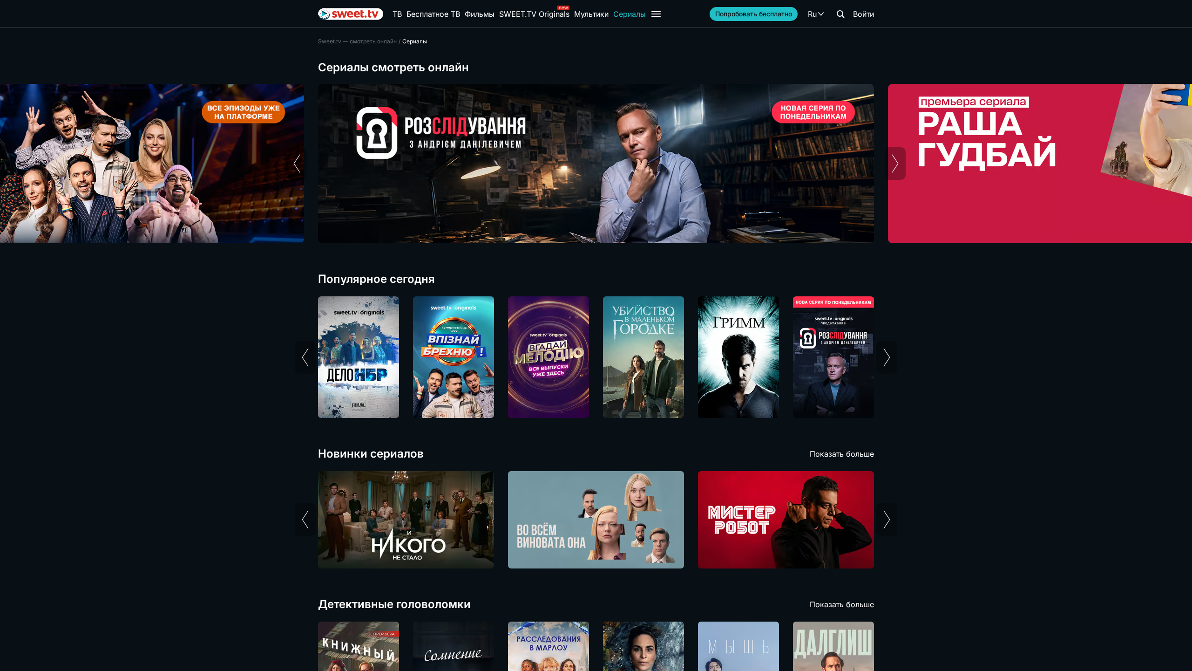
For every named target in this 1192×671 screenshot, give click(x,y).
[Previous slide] (296, 163)
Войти (863, 14)
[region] (596, 163)
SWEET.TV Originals (534, 14)
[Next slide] (895, 163)
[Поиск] (840, 14)
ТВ (397, 14)
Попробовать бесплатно (753, 14)
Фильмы (479, 14)
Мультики (591, 14)
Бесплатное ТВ (433, 14)
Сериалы (629, 14)
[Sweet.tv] (350, 14)
